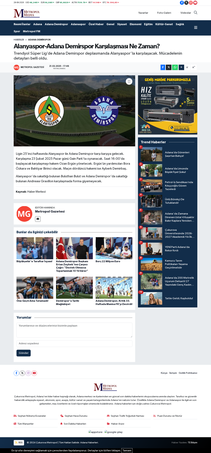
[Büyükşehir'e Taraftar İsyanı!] (34, 248)
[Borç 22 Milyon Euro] (114, 248)
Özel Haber (96, 24)
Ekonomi (135, 24)
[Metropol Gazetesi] (24, 213)
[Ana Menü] (195, 28)
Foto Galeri (164, 13)
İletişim (173, 373)
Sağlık (180, 24)
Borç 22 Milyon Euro (108, 261)
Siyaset (122, 24)
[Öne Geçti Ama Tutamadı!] (34, 287)
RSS (20, 442)
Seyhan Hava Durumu (76, 416)
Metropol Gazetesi (50, 211)
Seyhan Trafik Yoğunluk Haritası (127, 416)
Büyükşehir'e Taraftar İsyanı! (34, 261)
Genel (110, 24)
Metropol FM (31, 31)
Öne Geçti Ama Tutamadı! (32, 301)
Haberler (19, 40)
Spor (17, 31)
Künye (164, 373)
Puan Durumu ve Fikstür (169, 416)
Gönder (24, 353)
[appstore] (96, 432)
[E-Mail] (38, 219)
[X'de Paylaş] (168, 67)
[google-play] (113, 432)
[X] (22, 373)
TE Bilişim (192, 442)
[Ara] (195, 13)
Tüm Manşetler (25, 424)
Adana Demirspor (56, 24)
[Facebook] (16, 373)
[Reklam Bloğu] (167, 104)
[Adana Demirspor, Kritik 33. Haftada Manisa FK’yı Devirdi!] (114, 287)
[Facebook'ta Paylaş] (163, 67)
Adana (37, 24)
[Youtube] (34, 373)
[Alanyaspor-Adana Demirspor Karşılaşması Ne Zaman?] (74, 110)
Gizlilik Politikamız (188, 373)
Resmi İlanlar (22, 24)
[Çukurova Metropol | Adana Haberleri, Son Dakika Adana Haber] (27, 12)
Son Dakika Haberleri (75, 424)
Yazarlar (143, 13)
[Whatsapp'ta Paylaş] (175, 67)
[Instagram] (28, 373)
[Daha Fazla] (181, 67)
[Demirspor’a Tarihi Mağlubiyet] (74, 287)
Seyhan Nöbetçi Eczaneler (32, 416)
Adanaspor (78, 24)
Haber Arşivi (117, 424)
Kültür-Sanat (164, 24)
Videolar (186, 13)
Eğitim (148, 24)
